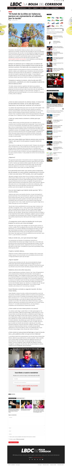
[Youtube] (63, 1)
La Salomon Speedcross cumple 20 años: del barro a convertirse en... (58, 148)
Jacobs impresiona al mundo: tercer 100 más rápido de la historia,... (58, 58)
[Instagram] (58, 1)
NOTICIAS (11, 8)
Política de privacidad (20, 439)
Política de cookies (46, 464)
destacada (13, 394)
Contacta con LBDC (53, 464)
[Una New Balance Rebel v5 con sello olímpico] (49, 122)
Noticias (12, 10)
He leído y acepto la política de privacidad (27, 385)
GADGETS (35, 8)
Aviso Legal (39, 464)
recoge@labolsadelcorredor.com (38, 457)
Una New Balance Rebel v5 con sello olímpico (58, 121)
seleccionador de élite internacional (17, 59)
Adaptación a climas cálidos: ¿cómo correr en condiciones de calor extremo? (58, 69)
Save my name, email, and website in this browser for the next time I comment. (23, 436)
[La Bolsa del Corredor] (36, 4)
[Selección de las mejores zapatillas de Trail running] (49, 37)
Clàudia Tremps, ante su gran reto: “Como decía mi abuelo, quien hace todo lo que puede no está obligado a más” (38, 411)
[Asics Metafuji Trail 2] (49, 138)
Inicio (9, 10)
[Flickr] (56, 1)
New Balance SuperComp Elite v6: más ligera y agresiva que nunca (57, 126)
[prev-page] (42, 398)
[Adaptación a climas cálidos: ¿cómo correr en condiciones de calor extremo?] (49, 70)
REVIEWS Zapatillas (21, 8)
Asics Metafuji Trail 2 (57, 136)
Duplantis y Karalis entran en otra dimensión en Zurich (26, 410)
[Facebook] (54, 1)
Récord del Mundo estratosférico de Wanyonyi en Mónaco (58, 53)
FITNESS (47, 8)
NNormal (48, 102)
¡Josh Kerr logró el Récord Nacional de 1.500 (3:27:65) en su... (58, 47)
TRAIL (29, 8)
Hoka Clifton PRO (56, 158)
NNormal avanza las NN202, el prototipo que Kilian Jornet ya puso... (55, 106)
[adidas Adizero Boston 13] (49, 132)
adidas (48, 26)
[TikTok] (59, 1)
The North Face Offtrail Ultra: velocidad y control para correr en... (57, 142)
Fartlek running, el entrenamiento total (56, 42)
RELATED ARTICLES (12, 398)
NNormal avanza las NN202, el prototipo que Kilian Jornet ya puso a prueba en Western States (13, 411)
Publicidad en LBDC (60, 464)
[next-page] (43, 398)
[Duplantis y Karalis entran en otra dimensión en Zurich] (26, 404)
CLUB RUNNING (55, 8)
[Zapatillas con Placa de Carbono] (55, 21)
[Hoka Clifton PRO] (49, 160)
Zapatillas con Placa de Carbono (55, 28)
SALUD (41, 8)
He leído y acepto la (17, 439)
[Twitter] (61, 1)
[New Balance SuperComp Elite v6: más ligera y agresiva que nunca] (49, 127)
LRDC (10, 20)
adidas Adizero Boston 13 (57, 130)
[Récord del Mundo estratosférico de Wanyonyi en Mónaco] (49, 54)
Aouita (48, 108)
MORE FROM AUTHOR (20, 398)
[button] (63, 8)
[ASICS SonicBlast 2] (49, 116)
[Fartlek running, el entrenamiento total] (49, 43)
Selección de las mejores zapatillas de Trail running (58, 36)
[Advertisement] (26, 97)
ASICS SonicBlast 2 (56, 114)
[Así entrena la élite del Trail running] (49, 65)
